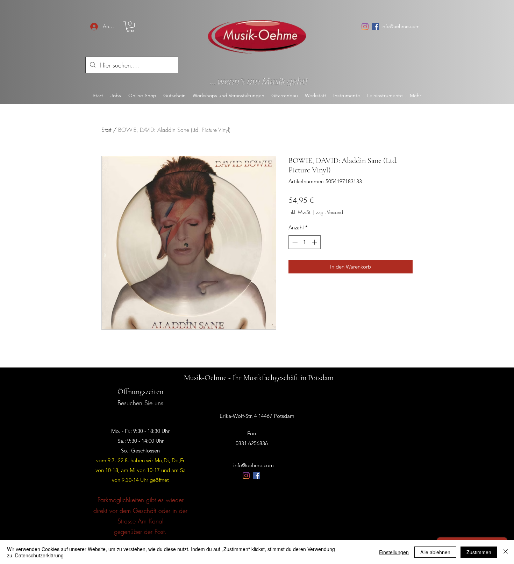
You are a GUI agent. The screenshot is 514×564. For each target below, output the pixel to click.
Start (106, 130)
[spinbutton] (304, 242)
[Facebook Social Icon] (375, 26)
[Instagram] (365, 26)
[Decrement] (294, 242)
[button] (130, 26)
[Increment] (315, 242)
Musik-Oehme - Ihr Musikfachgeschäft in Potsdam (259, 377)
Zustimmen (478, 552)
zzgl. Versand (329, 212)
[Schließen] (505, 552)
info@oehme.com (400, 26)
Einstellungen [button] (394, 552)
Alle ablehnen (435, 552)
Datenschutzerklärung (39, 555)
